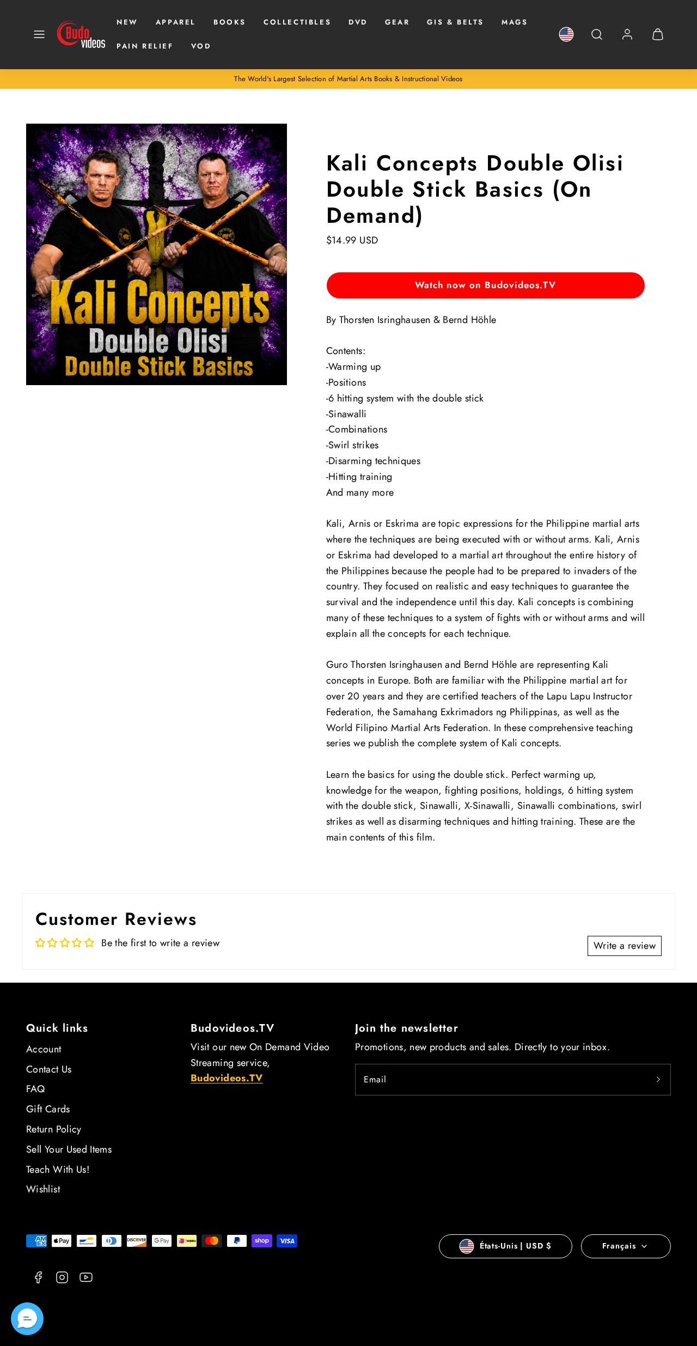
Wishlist (43, 1189)
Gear (397, 22)
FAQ (35, 1089)
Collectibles (297, 22)
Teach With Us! (57, 1169)
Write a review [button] (625, 946)
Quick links (57, 1028)
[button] (39, 34)
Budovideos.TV (233, 1028)
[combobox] (597, 40)
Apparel (176, 22)
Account (44, 1049)
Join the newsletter (406, 1028)
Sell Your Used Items (69, 1149)
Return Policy (54, 1129)
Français (619, 1245)
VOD (201, 46)
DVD (358, 22)
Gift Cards (48, 1109)
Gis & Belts (455, 22)
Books (229, 22)
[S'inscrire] (658, 1079)
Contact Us (49, 1069)
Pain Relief (145, 46)
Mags (515, 22)
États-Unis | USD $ (516, 1245)
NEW (127, 22)
